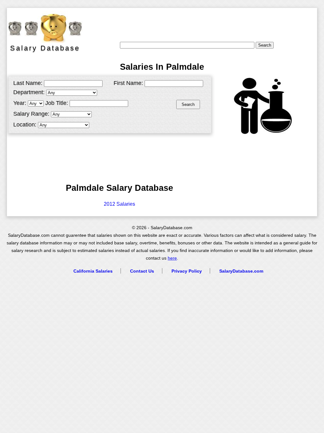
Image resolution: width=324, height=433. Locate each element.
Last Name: (27, 83)
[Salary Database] (42, 27)
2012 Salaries (119, 204)
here (172, 258)
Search (188, 104)
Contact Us (142, 271)
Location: (24, 124)
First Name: (128, 83)
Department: (29, 92)
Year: (19, 103)
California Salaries (93, 271)
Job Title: (56, 103)
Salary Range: (31, 114)
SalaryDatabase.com (241, 271)
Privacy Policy (186, 271)
